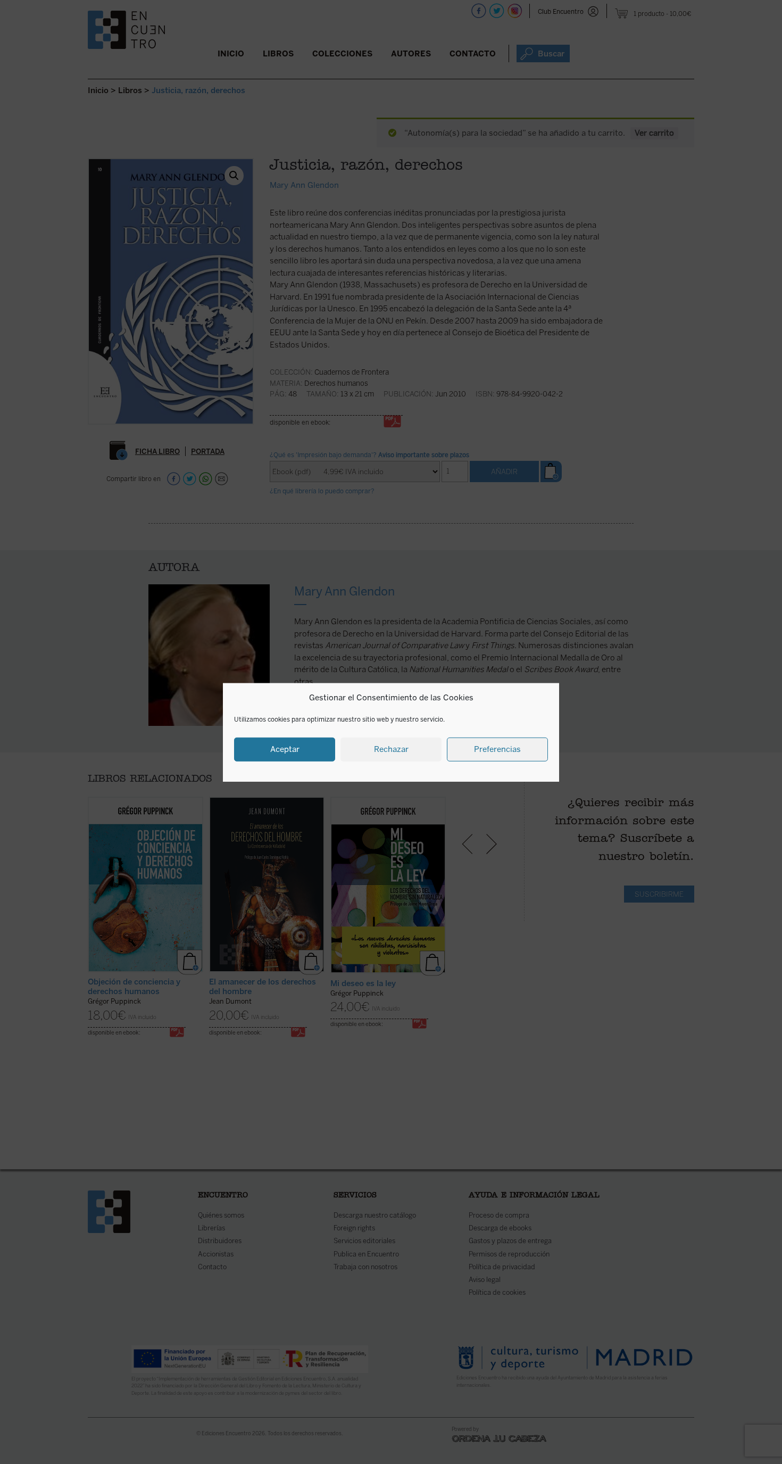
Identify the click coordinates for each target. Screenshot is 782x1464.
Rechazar (391, 749)
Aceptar (285, 749)
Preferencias (497, 749)
